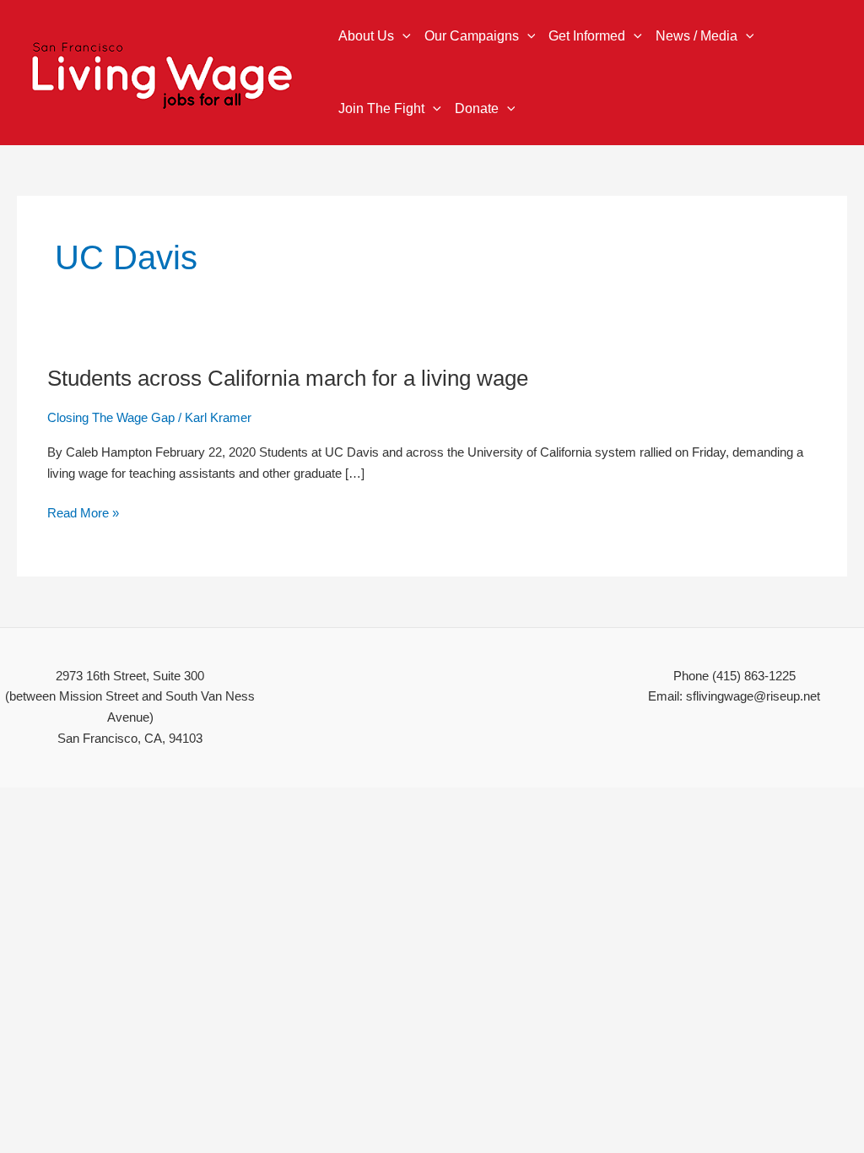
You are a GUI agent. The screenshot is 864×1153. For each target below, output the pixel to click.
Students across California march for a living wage (287, 378)
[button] (402, 36)
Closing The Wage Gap (111, 417)
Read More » (83, 513)
